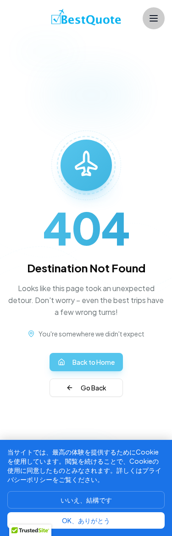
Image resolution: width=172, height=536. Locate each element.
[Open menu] (154, 18)
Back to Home (93, 362)
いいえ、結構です (86, 500)
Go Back (93, 388)
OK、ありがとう (86, 520)
